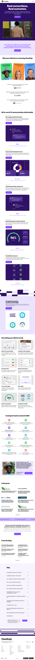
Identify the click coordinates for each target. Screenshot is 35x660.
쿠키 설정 (19, 649)
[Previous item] (2, 468)
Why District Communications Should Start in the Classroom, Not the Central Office (24, 492)
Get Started (17, 50)
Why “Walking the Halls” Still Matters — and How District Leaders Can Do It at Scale (7, 510)
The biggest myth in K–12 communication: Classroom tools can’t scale (23, 554)
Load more (17, 514)
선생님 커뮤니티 (28, 646)
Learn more (9, 123)
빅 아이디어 (11, 646)
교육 (10, 650)
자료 (10, 649)
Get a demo (17, 16)
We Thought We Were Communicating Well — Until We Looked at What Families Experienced (25, 501)
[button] (17, 29)
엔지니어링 (3, 650)
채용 (2, 649)
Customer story (28, 473)
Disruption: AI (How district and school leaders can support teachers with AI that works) (7, 501)
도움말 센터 (19, 646)
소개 (2, 646)
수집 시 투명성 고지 (21, 650)
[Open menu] (33, 1)
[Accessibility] (33, 642)
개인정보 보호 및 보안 (21, 651)
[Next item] (33, 468)
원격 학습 (11, 651)
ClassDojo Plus (12, 652)
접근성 (2, 651)
